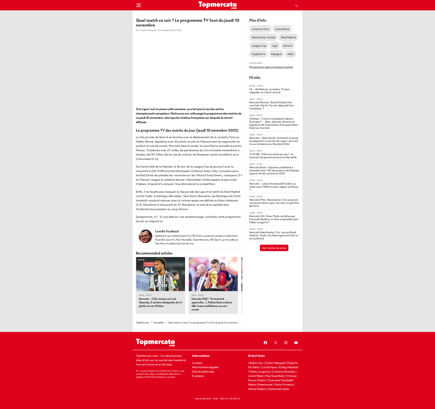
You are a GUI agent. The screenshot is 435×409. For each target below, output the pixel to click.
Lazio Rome (282, 29)
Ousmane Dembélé (280, 380)
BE (235, 398)
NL (239, 398)
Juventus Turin (260, 29)
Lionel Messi (255, 376)
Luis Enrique (269, 367)
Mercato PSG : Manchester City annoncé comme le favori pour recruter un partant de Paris (274, 202)
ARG (222, 398)
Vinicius (291, 376)
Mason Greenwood (260, 384)
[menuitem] (296, 5)
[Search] (296, 5)
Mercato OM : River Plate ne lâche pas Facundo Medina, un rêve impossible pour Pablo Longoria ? (274, 219)
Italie (291, 54)
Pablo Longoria (259, 371)
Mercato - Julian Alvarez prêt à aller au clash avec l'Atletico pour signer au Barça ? (273, 186)
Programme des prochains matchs (271, 67)
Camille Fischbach (167, 231)
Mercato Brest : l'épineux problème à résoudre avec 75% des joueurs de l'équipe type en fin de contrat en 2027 (274, 170)
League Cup (259, 45)
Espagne (276, 54)
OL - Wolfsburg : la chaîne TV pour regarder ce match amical (269, 91)
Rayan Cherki (256, 380)
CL (227, 398)
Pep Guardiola (275, 376)
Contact (197, 362)
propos (199, 376)
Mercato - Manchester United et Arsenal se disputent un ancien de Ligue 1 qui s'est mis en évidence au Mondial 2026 (273, 140)
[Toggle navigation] (138, 5)
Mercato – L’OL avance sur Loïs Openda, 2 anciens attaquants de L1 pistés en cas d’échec (160, 302)
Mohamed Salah (278, 388)
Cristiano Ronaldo (283, 371)
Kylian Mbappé (275, 362)
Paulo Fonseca (284, 384)
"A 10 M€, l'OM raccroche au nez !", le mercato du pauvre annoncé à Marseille (273, 156)
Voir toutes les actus (274, 248)
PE (231, 398)
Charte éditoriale (203, 371)
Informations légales (205, 367)
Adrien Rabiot (257, 388)
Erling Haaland (288, 367)
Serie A (287, 45)
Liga (274, 45)
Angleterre (258, 54)
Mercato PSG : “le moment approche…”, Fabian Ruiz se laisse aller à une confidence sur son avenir (212, 304)
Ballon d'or (257, 362)
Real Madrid (288, 37)
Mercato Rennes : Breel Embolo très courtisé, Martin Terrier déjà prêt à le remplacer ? (271, 105)
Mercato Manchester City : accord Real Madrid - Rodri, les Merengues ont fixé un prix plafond (273, 235)
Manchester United (263, 37)
